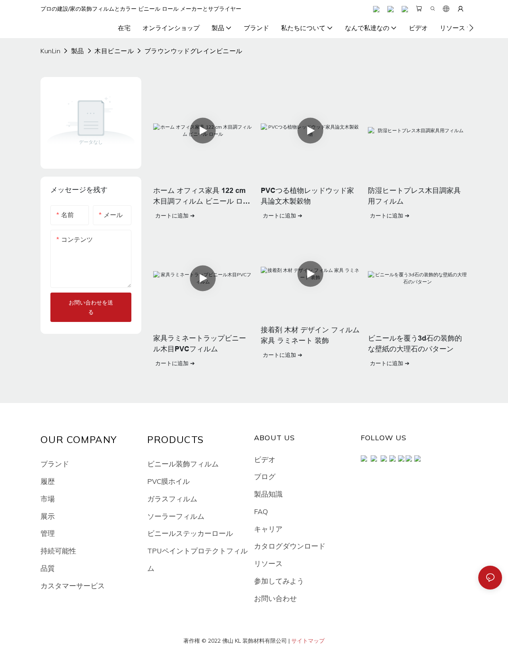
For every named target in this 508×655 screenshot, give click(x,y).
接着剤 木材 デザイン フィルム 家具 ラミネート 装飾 (310, 335)
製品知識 (268, 493)
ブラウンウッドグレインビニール (193, 51)
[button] (471, 27)
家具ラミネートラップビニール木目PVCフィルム (199, 343)
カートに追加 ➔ (175, 215)
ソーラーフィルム (175, 516)
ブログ (264, 476)
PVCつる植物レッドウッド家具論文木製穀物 (307, 196)
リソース (268, 563)
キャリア (268, 528)
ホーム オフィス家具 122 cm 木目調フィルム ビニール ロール (201, 197)
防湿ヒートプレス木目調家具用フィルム (414, 196)
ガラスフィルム (172, 498)
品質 (47, 568)
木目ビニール (114, 51)
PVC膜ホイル (168, 481)
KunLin (50, 51)
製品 (77, 51)
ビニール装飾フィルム (183, 463)
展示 (47, 516)
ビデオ (264, 459)
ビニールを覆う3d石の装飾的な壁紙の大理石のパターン (415, 343)
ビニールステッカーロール (190, 533)
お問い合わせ (275, 598)
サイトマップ (308, 640)
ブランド (54, 463)
